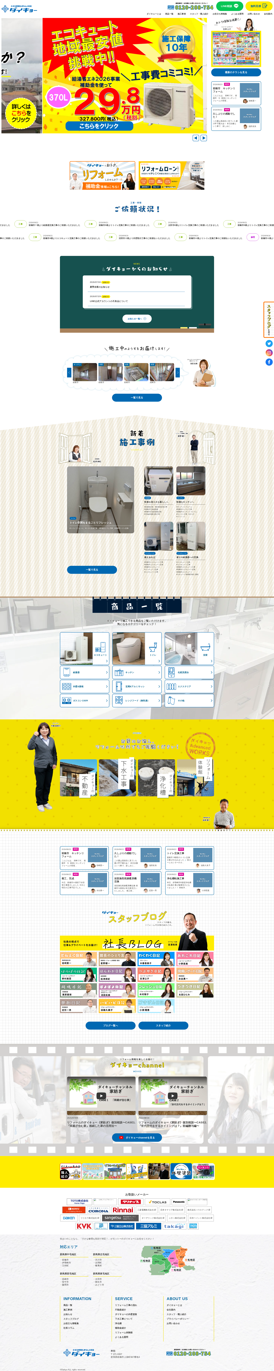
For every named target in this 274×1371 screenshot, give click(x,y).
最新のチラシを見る (236, 72)
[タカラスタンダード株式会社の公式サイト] (197, 1201)
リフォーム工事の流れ (126, 1305)
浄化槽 (118, 1323)
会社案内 (268, 14)
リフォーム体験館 (124, 1332)
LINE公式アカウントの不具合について (109, 298)
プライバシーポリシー (178, 1319)
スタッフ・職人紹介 (199, 14)
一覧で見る (137, 397)
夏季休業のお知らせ (100, 284)
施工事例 (182, 14)
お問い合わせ (254, 14)
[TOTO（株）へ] (79, 1201)
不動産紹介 (120, 1309)
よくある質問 (237, 14)
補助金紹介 (120, 1328)
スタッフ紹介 (163, 1025)
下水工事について (124, 1319)
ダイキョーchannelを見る (140, 1137)
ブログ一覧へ (110, 1025)
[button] (204, 138)
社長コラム (69, 1328)
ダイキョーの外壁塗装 (126, 1314)
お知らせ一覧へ (135, 319)
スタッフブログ (71, 1319)
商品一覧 (169, 14)
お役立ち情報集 (220, 14)
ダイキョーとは (154, 14)
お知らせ (68, 1314)
